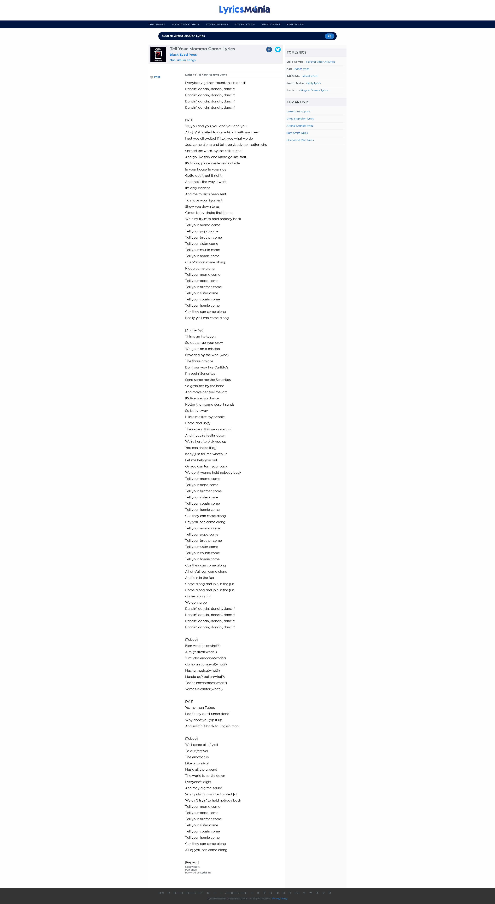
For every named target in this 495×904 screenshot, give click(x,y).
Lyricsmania (156, 24)
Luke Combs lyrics (298, 111)
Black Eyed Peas (183, 54)
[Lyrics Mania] (247, 10)
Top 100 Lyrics (245, 24)
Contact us (295, 24)
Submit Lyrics (270, 24)
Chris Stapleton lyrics (300, 119)
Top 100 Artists (217, 24)
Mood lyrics (309, 76)
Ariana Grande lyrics (300, 126)
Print (157, 77)
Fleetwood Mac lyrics (300, 140)
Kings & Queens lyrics (314, 90)
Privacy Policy (279, 899)
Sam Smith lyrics (297, 133)
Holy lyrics (314, 83)
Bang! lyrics (301, 69)
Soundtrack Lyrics (185, 24)
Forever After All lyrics (320, 62)
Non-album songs (183, 60)
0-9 (161, 893)
